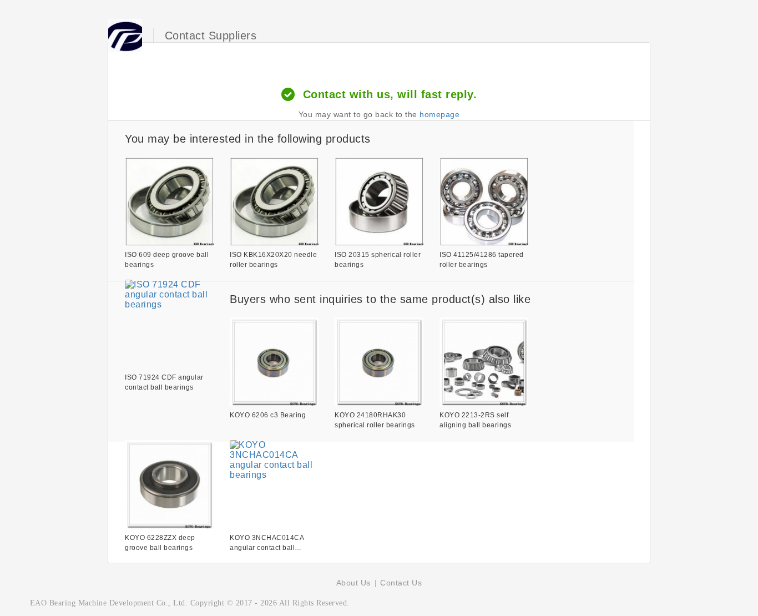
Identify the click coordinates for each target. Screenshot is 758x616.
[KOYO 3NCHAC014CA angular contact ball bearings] (274, 484)
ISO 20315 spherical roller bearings (378, 260)
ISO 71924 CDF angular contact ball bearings (164, 382)
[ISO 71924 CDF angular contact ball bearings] (169, 324)
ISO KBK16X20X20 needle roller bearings (273, 260)
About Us (353, 582)
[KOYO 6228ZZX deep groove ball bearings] (169, 484)
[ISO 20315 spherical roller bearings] (379, 201)
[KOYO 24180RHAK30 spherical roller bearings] (379, 361)
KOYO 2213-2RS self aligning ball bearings (475, 420)
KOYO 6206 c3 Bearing (268, 415)
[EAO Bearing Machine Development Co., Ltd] (125, 35)
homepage (439, 114)
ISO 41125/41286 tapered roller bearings (481, 260)
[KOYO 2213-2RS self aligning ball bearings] (483, 361)
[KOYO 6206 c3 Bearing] (274, 361)
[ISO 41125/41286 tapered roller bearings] (483, 201)
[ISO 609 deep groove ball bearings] (169, 201)
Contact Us (401, 582)
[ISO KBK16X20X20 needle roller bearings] (274, 201)
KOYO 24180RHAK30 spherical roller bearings (375, 420)
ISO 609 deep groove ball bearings (167, 260)
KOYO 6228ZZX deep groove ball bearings (160, 543)
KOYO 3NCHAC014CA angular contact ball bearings (267, 543)
